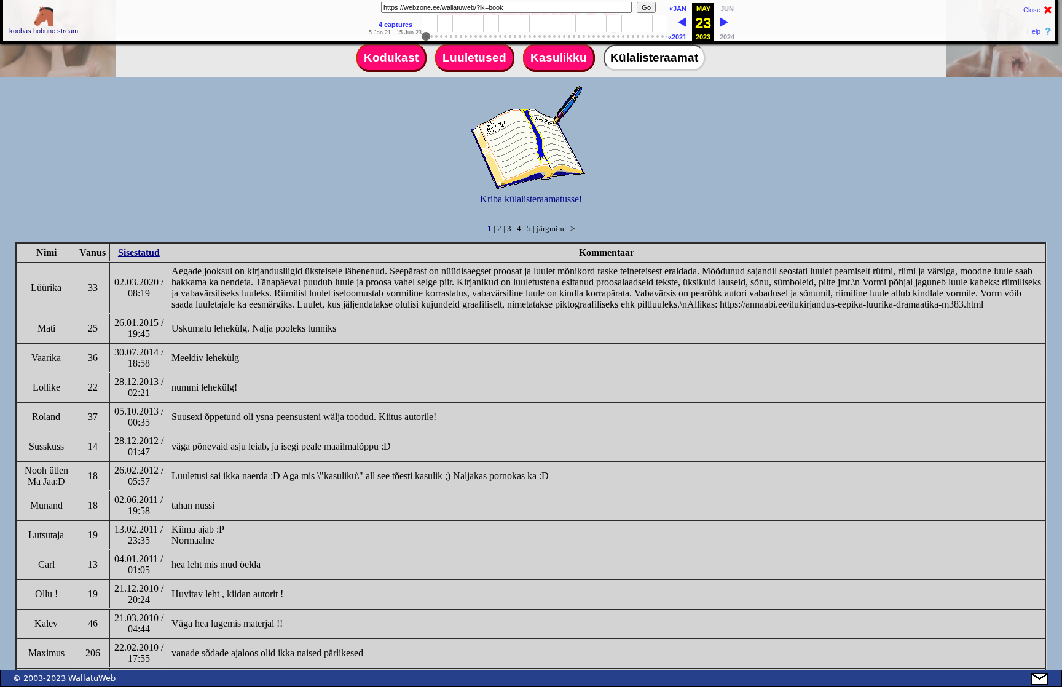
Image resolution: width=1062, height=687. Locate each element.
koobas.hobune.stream (43, 30)
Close (1031, 10)
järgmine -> (556, 228)
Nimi (46, 252)
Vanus (92, 252)
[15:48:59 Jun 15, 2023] (724, 24)
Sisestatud (139, 252)
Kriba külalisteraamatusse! (531, 199)
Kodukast (391, 57)
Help (1033, 31)
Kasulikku (558, 57)
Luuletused (474, 57)
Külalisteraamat (654, 57)
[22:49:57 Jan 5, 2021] (682, 24)
